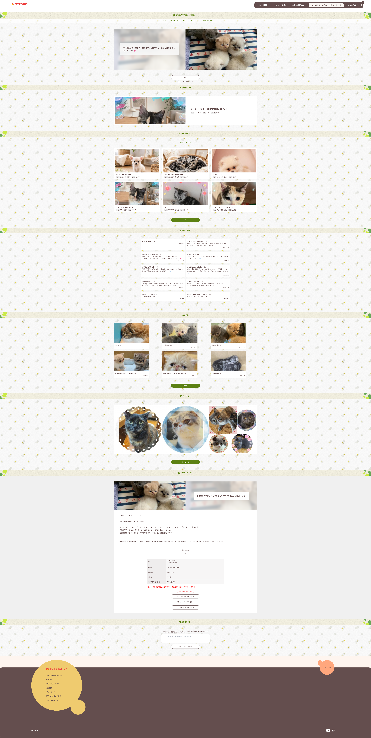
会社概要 (49, 688)
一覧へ (185, 220)
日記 (184, 21)
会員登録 (317, 5)
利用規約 (49, 680)
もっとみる (185, 462)
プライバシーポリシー (53, 684)
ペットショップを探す (279, 5)
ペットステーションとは (54, 675)
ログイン (324, 5)
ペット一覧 (175, 21)
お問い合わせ (208, 21)
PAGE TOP (327, 667)
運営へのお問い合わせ (53, 696)
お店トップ (162, 21)
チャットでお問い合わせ (187, 596)
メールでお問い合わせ (187, 602)
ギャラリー (195, 21)
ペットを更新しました (149, 242)
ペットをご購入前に (297, 5)
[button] (1, 736)
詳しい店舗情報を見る (185, 591)
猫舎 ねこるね (184, 15)
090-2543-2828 (175, 567)
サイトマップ (50, 692)
